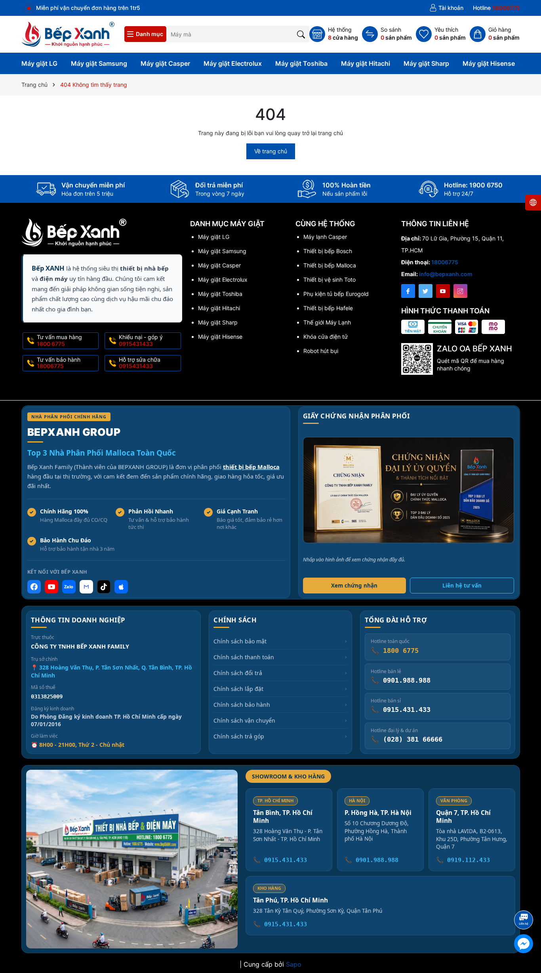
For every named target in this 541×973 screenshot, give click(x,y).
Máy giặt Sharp (426, 63)
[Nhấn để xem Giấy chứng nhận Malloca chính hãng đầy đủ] (408, 490)
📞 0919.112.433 (463, 860)
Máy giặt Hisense (489, 63)
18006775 (444, 262)
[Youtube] (443, 291)
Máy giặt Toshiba (301, 63)
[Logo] (68, 33)
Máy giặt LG (39, 63)
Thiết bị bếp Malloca (329, 265)
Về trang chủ (270, 151)
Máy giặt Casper (165, 63)
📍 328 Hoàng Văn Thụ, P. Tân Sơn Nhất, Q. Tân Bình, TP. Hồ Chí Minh (111, 671)
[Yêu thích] (441, 34)
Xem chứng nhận (354, 585)
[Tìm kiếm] (301, 34)
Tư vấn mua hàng (59, 340)
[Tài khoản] (446, 8)
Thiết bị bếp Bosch (327, 251)
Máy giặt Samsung (99, 63)
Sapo (293, 964)
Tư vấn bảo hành (58, 363)
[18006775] (496, 8)
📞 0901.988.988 (371, 860)
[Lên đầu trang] (525, 899)
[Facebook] (408, 291)
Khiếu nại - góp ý (141, 340)
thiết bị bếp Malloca (251, 467)
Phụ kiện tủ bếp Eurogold (336, 293)
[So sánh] (387, 34)
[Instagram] (460, 291)
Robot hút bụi (320, 350)
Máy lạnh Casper (325, 236)
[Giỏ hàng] (495, 34)
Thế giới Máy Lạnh (327, 322)
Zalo (68, 587)
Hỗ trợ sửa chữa (139, 363)
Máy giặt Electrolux (233, 63)
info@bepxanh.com (445, 274)
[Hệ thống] (333, 34)
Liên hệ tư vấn (462, 585)
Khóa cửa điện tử (325, 336)
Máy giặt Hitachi (365, 63)
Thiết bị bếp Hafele (328, 308)
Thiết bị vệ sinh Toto (329, 279)
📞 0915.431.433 (280, 860)
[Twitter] (425, 291)
